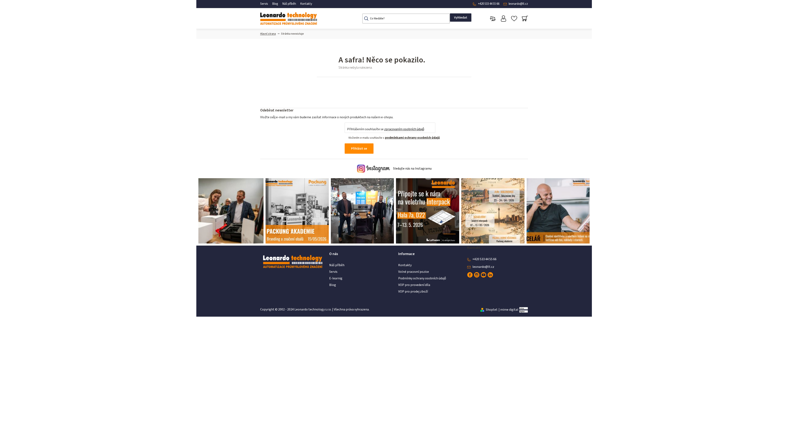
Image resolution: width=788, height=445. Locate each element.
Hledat (460, 17)
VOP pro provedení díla (414, 285)
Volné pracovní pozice (413, 271)
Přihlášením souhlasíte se (385, 129)
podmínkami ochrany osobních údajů (412, 137)
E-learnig (335, 278)
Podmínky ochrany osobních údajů (422, 278)
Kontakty (306, 4)
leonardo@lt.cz (518, 4)
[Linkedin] (490, 275)
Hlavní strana (268, 34)
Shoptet (492, 309)
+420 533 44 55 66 (488, 4)
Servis (264, 4)
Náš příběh (289, 4)
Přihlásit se (359, 148)
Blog (275, 4)
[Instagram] (476, 275)
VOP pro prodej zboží (413, 291)
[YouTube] (483, 275)
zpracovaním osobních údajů (404, 129)
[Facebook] (470, 275)
